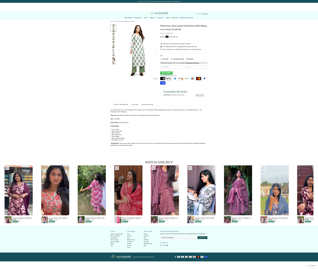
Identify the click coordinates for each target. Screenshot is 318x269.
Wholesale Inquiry (148, 243)
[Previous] (3, 194)
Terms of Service (114, 239)
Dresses (129, 243)
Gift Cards (146, 239)
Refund (112, 243)
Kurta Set (129, 236)
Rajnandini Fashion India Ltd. (159, 13)
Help (112, 245)
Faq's (145, 238)
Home (112, 21)
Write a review (199, 95)
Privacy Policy (114, 238)
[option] (19, 194)
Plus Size (129, 245)
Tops (128, 234)
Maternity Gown (131, 239)
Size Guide (146, 241)
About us (146, 234)
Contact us (146, 236)
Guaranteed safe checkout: (168, 75)
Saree (128, 238)
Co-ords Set (130, 241)
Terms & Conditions (115, 236)
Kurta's (129, 247)
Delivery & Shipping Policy (117, 234)
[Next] (314, 194)
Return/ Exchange (115, 241)
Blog (145, 245)
